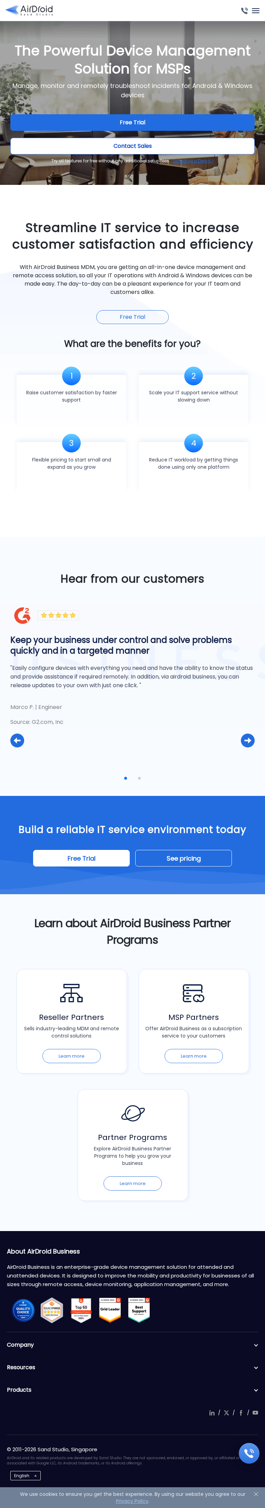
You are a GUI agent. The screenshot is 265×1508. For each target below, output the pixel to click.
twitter (226, 1413)
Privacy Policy (132, 1501)
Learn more (72, 1056)
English (21, 1476)
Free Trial (132, 122)
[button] (17, 740)
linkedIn (212, 1413)
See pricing (184, 858)
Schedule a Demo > (193, 161)
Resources (21, 1367)
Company (20, 1345)
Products (19, 1390)
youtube (255, 1413)
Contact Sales (133, 146)
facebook (241, 1413)
